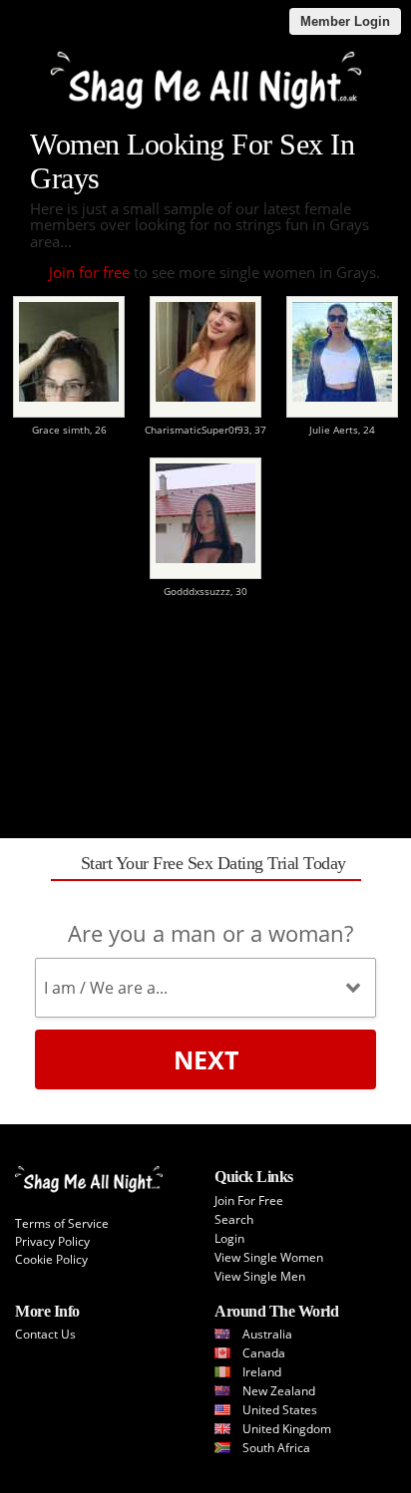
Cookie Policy (51, 1259)
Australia (267, 1334)
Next (206, 1059)
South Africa (276, 1447)
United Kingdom (286, 1428)
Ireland (261, 1371)
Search (233, 1219)
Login (229, 1238)
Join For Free (248, 1200)
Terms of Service (62, 1223)
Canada (263, 1352)
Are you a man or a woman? (210, 933)
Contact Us (45, 1334)
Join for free (89, 272)
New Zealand (278, 1390)
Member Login (345, 21)
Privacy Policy (52, 1241)
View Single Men (259, 1276)
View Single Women (268, 1257)
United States (279, 1409)
